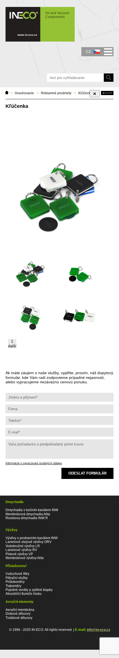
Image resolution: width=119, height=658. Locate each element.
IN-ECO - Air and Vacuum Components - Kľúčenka (37, 21)
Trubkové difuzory (19, 618)
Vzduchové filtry (17, 574)
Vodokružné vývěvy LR (23, 546)
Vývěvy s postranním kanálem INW (32, 538)
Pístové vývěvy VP (19, 554)
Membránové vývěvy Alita (25, 558)
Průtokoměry (15, 582)
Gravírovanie (24, 93)
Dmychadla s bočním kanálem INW (32, 510)
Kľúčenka (85, 93)
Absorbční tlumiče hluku (24, 594)
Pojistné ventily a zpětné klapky (29, 590)
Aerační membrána (20, 610)
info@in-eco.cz (98, 630)
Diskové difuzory (18, 614)
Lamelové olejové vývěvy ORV (28, 542)
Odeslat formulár (87, 473)
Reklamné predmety (56, 93)
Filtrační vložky (17, 578)
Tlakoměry (13, 586)
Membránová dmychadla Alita (28, 514)
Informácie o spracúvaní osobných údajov (34, 463)
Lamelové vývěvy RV (21, 550)
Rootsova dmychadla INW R (27, 518)
